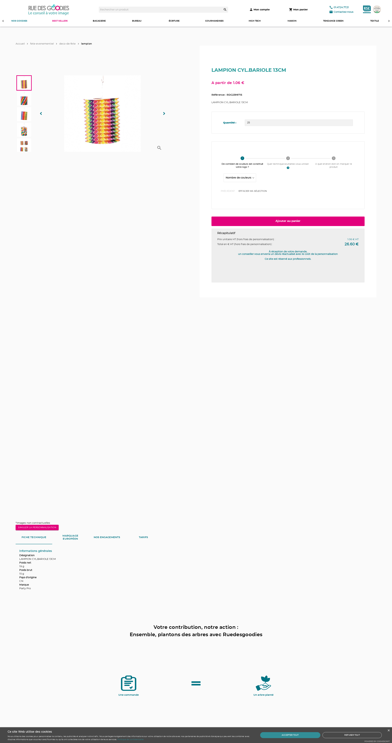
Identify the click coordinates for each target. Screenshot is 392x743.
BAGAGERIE (99, 21)
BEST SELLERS (60, 21)
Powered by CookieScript (377, 741)
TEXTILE (374, 21)
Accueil (20, 44)
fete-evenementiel (42, 44)
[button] (102, 113)
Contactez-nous (343, 12)
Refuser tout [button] (352, 735)
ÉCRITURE (174, 21)
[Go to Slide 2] (24, 98)
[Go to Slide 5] (24, 145)
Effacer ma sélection (253, 191)
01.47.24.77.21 (341, 7)
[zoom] (159, 148)
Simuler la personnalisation (37, 527)
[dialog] (196, 735)
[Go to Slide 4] (24, 129)
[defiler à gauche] (3, 21)
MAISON (292, 21)
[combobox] (240, 178)
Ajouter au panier (287, 221)
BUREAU (136, 21)
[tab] (34, 537)
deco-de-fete (67, 44)
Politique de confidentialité (130, 739)
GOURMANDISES (214, 21)
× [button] (388, 730)
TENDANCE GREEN (333, 21)
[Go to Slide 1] (24, 83)
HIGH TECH (255, 21)
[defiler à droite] (389, 21)
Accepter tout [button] (290, 735)
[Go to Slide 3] (24, 114)
